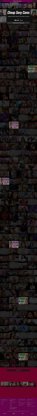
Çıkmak (18, 18)
